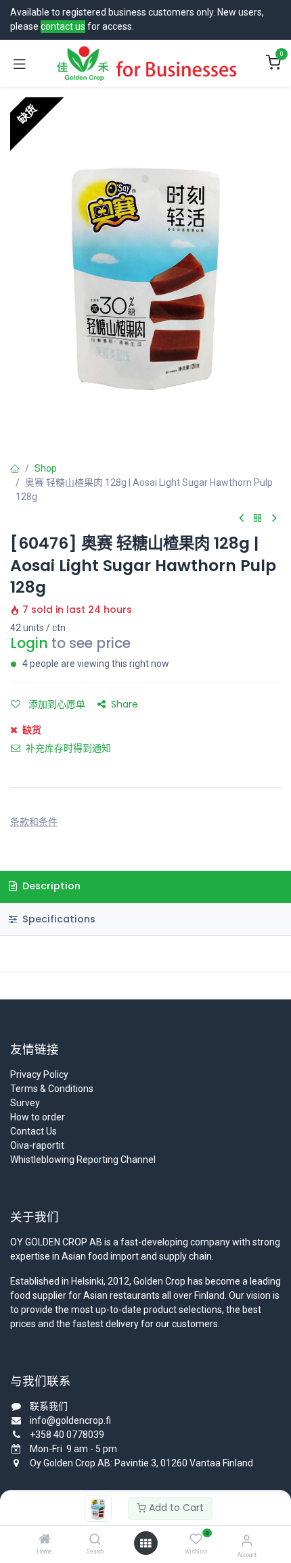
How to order (37, 1117)
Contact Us (33, 1131)
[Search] (95, 1540)
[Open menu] (145, 1543)
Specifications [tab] (57, 919)
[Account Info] (246, 1540)
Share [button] (124, 704)
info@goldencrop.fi (70, 1420)
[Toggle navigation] (19, 63)
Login (29, 643)
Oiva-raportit (37, 1145)
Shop (46, 468)
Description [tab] (50, 886)
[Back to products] (258, 519)
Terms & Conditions (51, 1088)
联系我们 (49, 1406)
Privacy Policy (39, 1074)
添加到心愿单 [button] (55, 704)
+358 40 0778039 (67, 1434)
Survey (25, 1102)
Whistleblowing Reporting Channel (83, 1159)
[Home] (45, 1540)
